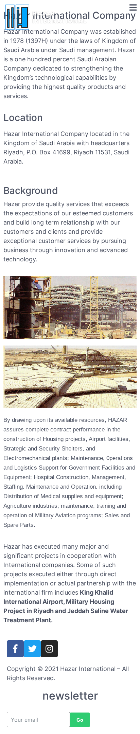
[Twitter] (32, 648)
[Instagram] (49, 648)
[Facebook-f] (15, 648)
